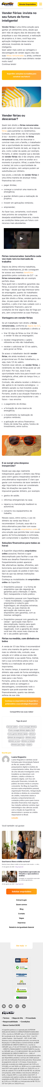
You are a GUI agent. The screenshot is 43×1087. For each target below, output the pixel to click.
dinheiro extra (30, 737)
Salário (29, 744)
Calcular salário (12, 727)
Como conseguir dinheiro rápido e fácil (21, 730)
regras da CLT (34, 326)
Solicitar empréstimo (21, 891)
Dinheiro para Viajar (18, 744)
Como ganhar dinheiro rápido (17, 734)
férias (4, 131)
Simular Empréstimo (27, 4)
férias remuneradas (15, 55)
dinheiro (32, 734)
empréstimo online (29, 529)
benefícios (28, 272)
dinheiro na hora (14, 741)
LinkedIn (14, 818)
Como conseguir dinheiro (27, 727)
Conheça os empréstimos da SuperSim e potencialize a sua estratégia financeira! (21, 702)
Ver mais (20, 945)
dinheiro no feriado (28, 741)
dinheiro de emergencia (16, 737)
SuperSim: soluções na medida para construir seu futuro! (21, 75)
